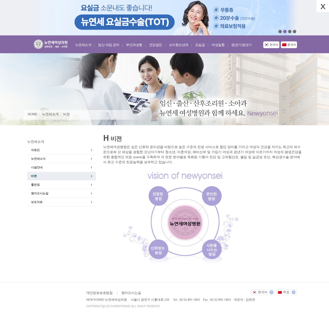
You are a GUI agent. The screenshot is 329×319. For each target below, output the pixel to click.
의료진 (35, 150)
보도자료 (37, 202)
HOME (33, 114)
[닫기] (322, 6)
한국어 (274, 44)
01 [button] (280, 31)
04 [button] (294, 31)
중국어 (291, 44)
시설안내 (37, 167)
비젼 (66, 114)
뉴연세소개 (50, 114)
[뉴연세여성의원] (52, 43)
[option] (164, 17)
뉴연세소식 (38, 158)
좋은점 (35, 184)
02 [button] (285, 31)
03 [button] (289, 31)
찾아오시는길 (39, 193)
